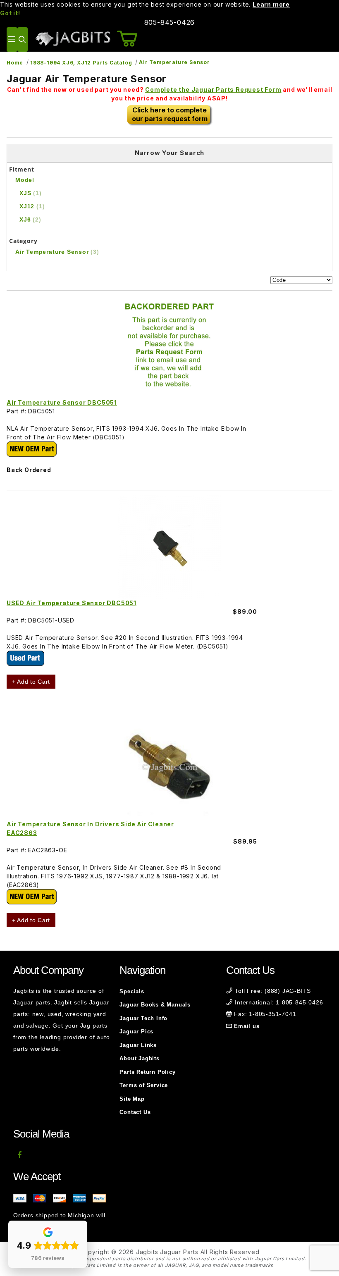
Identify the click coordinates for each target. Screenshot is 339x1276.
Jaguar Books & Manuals (155, 1005)
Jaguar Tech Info (143, 1018)
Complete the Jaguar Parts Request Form (213, 89)
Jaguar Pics (136, 1031)
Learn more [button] (271, 4)
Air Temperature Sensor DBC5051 (62, 402)
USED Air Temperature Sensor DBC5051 (71, 602)
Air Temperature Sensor (174, 62)
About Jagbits (139, 1058)
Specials (131, 991)
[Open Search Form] (22, 39)
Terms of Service (143, 1085)
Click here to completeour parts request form (170, 114)
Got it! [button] (10, 13)
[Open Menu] (12, 39)
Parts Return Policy (147, 1072)
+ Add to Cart (31, 681)
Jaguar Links (138, 1045)
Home (15, 63)
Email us (246, 1026)
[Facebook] (20, 1154)
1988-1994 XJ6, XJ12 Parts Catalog (81, 63)
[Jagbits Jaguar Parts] (72, 38)
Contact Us (134, 1112)
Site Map (131, 1099)
